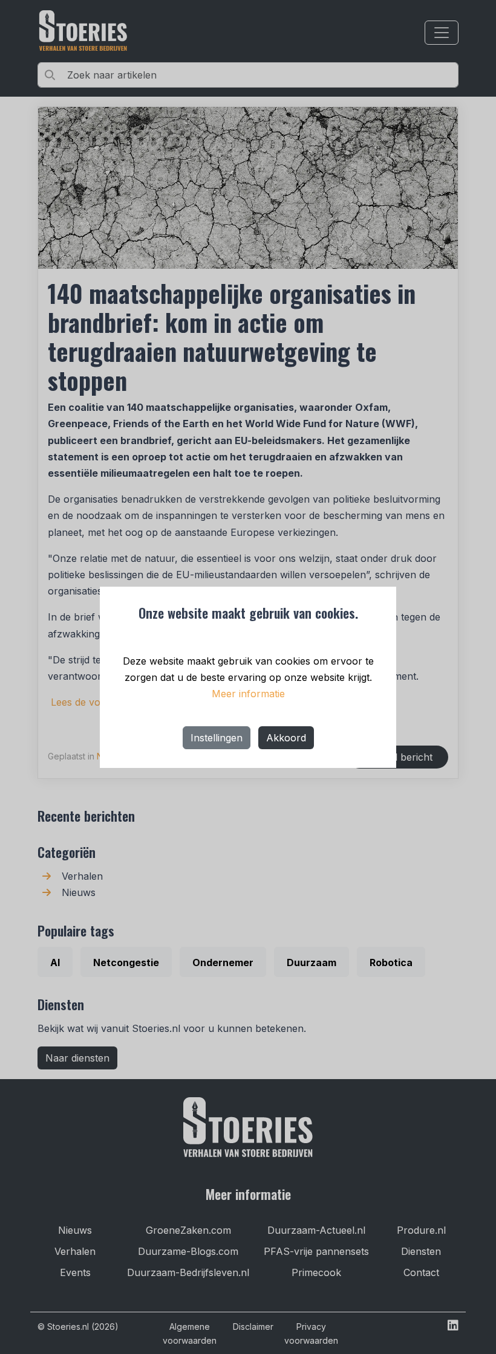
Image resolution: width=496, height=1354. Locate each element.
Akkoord (286, 738)
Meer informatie (248, 694)
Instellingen (217, 738)
